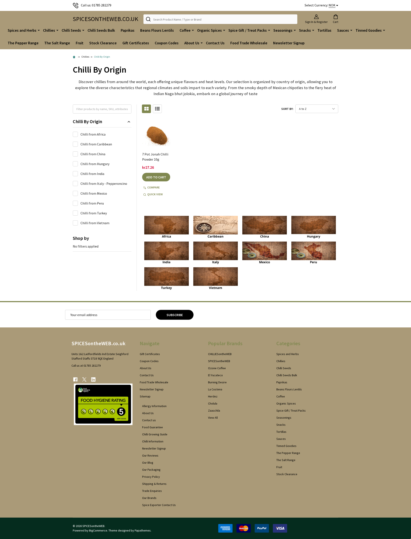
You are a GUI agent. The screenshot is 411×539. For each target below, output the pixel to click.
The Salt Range (57, 42)
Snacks (305, 30)
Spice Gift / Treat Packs (247, 30)
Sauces (343, 30)
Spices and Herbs (22, 30)
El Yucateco (215, 375)
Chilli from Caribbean (96, 144)
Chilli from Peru (92, 203)
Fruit (79, 42)
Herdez (212, 396)
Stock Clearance (103, 42)
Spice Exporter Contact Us (159, 505)
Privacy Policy (151, 477)
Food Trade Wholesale (248, 42)
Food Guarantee (152, 427)
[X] (84, 379)
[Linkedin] (93, 379)
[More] (39, 30)
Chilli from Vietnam (94, 223)
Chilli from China (92, 154)
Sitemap (145, 396)
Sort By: (287, 109)
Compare (153, 187)
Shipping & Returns (154, 484)
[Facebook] (75, 379)
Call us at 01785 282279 (86, 365)
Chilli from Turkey (93, 213)
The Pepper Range (23, 42)
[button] (166, 227)
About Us (191, 42)
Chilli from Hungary (94, 164)
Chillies (49, 30)
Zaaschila (214, 410)
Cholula (212, 403)
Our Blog (147, 462)
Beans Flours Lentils (157, 30)
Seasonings (282, 30)
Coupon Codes (167, 42)
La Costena (215, 389)
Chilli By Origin (87, 121)
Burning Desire (217, 382)
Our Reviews (150, 455)
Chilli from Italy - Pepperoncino (103, 183)
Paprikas (127, 30)
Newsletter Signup (289, 42)
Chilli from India (92, 174)
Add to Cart (156, 177)
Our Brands (149, 498)
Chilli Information (152, 441)
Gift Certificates (135, 42)
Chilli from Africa (93, 134)
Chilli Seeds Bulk (101, 30)
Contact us (149, 420)
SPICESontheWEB (219, 361)
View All (213, 418)
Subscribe (175, 315)
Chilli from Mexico (93, 193)
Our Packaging (151, 470)
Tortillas (324, 30)
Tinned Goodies (369, 30)
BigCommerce (98, 530)
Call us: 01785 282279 (96, 5)
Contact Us (215, 42)
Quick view (155, 194)
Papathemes (143, 530)
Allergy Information (154, 406)
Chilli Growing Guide (154, 434)
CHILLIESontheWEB (220, 354)
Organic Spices (209, 30)
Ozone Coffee (217, 368)
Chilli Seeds (71, 30)
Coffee (185, 30)
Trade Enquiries (152, 491)
